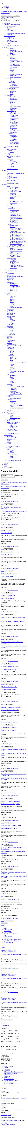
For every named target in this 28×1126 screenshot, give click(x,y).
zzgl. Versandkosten (13, 501)
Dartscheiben (13, 454)
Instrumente (13, 91)
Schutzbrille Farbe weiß (6, 554)
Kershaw (12, 306)
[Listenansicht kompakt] (2, 478)
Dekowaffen (13, 193)
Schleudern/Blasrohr (12, 30)
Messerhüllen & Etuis (15, 398)
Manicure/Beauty (11, 88)
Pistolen (12, 198)
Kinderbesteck (13, 67)
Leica (8, 153)
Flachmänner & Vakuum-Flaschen (15, 173)
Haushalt (6, 47)
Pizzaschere (13, 129)
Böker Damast (13, 283)
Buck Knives (13, 358)
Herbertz (12, 304)
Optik (5, 147)
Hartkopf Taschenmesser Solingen (18, 362)
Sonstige (12, 354)
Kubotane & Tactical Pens (13, 422)
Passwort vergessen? (6, 1115)
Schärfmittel (10, 101)
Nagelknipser (13, 123)
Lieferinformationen (9, 1074)
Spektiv (9, 157)
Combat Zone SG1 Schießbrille (8, 730)
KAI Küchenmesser (15, 65)
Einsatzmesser (10, 309)
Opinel (11, 71)
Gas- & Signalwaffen (12, 437)
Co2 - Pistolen (13, 211)
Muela (11, 321)
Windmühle (13, 75)
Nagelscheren (13, 125)
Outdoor (6, 170)
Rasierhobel (13, 96)
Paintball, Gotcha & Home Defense (15, 246)
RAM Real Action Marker (16, 249)
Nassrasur (9, 95)
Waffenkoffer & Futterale (16, 265)
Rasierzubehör (13, 99)
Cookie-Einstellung (8, 1083)
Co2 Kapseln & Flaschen (16, 214)
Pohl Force (9, 343)
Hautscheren (13, 119)
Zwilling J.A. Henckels (15, 77)
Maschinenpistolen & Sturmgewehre (15, 196)
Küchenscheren (14, 122)
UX (11, 164)
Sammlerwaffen (14, 255)
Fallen (11, 207)
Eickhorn (12, 299)
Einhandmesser (10, 295)
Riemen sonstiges (14, 262)
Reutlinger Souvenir (12, 41)
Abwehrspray (10, 436)
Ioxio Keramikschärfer (15, 106)
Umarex (12, 163)
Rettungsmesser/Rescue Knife (14, 345)
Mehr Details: (16, 46)
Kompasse (9, 176)
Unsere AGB (7, 1076)
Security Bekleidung (12, 423)
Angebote (3, 947)
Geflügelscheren (14, 115)
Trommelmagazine (14, 222)
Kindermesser (10, 327)
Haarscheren (13, 116)
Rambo (12, 353)
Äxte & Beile (10, 275)
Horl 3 (11, 105)
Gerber (11, 377)
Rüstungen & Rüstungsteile (16, 405)
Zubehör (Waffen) (11, 258)
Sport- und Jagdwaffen (15, 256)
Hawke (12, 152)
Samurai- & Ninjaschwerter (16, 408)
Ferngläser (9, 150)
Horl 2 (11, 104)
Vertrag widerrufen (8, 1066)
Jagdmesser (9, 317)
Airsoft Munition (14, 187)
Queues (12, 450)
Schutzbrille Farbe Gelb (6, 533)
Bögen (8, 29)
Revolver (12, 200)
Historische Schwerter (15, 403)
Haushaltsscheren (14, 118)
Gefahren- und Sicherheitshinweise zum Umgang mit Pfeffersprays (13, 1072)
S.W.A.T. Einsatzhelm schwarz (8, 576)
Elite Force (12, 300)
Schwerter (9, 399)
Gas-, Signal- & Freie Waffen (14, 191)
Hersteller (3, 1091)
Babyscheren (13, 112)
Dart (8, 453)
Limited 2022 (13, 388)
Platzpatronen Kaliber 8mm (16, 239)
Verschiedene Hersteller (16, 307)
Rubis (11, 92)
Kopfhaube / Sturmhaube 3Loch (8, 669)
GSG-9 (12, 302)
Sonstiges (12, 263)
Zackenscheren (13, 132)
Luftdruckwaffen (11, 208)
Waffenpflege (13, 268)
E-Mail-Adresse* (5, 1110)
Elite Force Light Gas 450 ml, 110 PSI (10, 828)
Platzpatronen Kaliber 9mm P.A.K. (18, 242)
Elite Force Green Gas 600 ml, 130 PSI (10, 804)
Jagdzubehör (13, 261)
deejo (11, 360)
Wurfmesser (10, 395)
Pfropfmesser (13, 140)
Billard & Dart (7, 447)
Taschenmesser (10, 355)
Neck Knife (10, 337)
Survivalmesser (10, 350)
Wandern (9, 179)
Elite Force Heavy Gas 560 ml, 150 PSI (10, 902)
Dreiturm (12, 89)
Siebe (11, 53)
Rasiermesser (13, 98)
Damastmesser (10, 282)
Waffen (5, 184)
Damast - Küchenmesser (16, 61)
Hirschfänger (10, 314)
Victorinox (12, 54)
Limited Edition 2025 (15, 392)
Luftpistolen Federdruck (16, 218)
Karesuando (10, 326)
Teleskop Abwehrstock (12, 430)
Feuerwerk (12, 227)
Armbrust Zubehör (11, 26)
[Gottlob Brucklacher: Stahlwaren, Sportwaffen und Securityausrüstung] (14, 13)
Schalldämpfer (13, 221)
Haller (11, 303)
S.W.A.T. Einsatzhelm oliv (7, 598)
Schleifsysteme (13, 108)
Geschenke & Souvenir (9, 36)
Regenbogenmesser (11, 344)
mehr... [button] (2, 504)
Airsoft (8, 186)
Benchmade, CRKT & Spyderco (15, 276)
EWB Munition (14, 225)
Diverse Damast (14, 285)
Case (8, 280)
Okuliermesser (13, 139)
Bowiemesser (10, 279)
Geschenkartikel (11, 38)
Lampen (9, 78)
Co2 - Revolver (14, 212)
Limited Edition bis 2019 (16, 394)
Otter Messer (13, 370)
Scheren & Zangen (11, 111)
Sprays (11, 416)
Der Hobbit (13, 401)
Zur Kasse (6, 6)
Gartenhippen (13, 137)
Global (11, 63)
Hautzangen (13, 121)
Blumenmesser (10, 278)
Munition (9, 224)
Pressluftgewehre (14, 220)
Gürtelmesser (10, 312)
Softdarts (12, 456)
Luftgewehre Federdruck (16, 217)
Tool (8, 374)
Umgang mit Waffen (9, 1079)
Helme (11, 402)
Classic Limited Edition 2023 (17, 386)
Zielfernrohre (10, 159)
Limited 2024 (13, 389)
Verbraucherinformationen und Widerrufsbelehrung (11, 1081)
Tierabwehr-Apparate (15, 418)
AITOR (12, 351)
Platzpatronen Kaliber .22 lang (17, 232)
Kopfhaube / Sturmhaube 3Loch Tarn (10, 710)
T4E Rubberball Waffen (16, 251)
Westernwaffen (13, 203)
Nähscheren (13, 126)
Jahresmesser (10, 324)
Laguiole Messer (11, 334)
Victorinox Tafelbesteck (16, 74)
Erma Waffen (13, 194)
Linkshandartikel (11, 82)
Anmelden (6, 9)
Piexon (11, 415)
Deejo (8, 292)
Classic (11, 385)
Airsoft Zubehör (14, 190)
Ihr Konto (6, 7)
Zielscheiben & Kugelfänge (16, 266)
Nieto (11, 330)
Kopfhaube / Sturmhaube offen (8, 689)
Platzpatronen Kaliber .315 (16, 234)
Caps (8, 171)
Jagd (8, 174)
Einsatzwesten (13, 426)
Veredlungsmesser (14, 143)
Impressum (6, 1077)
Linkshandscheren (14, 87)
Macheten (9, 336)
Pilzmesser (9, 341)
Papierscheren (13, 128)
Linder (11, 365)
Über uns (6, 1088)
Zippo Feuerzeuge (11, 180)
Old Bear (12, 368)
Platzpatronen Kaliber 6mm (16, 238)
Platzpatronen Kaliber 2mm (16, 237)
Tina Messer (10, 133)
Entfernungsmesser (11, 149)
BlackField (12, 296)
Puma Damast (13, 290)
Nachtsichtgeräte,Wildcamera (14, 156)
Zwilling (12, 94)
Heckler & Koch (11, 313)
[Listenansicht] (1, 478)
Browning (12, 320)
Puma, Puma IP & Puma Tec (17, 371)
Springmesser (10, 348)
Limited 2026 (13, 391)
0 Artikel (3, 17)
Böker (11, 57)
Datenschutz (7, 1069)
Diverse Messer (14, 136)
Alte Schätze (7, 23)
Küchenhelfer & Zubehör (16, 51)
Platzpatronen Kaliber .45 (16, 235)
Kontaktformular (5, 1025)
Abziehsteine (13, 102)
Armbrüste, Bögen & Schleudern (12, 24)
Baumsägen (13, 135)
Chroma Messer (14, 60)
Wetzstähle (12, 109)
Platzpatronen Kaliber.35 (16, 244)
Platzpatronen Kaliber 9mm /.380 (18, 241)
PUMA (12, 323)
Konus (11, 160)
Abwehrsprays (10, 413)
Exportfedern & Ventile (15, 215)
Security (6, 412)
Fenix (11, 79)
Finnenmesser (10, 310)
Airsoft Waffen (13, 188)
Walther (12, 81)
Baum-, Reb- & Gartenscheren (17, 113)
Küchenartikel (10, 48)
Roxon (11, 381)
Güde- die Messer (14, 64)
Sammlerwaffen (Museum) (16, 201)
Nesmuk (12, 70)
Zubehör (12, 204)
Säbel (11, 406)
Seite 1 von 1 (4, 479)
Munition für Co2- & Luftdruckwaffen (15, 230)
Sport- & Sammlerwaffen (13, 254)
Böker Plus (12, 375)
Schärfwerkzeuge (14, 142)
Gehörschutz (13, 259)
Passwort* (3, 1112)
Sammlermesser (11, 347)
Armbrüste (9, 27)
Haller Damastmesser (15, 286)
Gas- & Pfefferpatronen (15, 228)
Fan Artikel (9, 37)
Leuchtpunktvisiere (11, 154)
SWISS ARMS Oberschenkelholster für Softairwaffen (14, 511)
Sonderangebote (8, 435)
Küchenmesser (10, 55)
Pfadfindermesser (11, 340)
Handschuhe (13, 428)
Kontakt (6, 1067)
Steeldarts (12, 457)
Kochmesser (13, 84)
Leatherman (13, 379)
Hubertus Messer (11, 316)
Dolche (8, 293)
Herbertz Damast (14, 287)
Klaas (11, 68)
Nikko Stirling (13, 162)
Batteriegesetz (7, 1070)
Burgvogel (12, 58)
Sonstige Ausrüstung (12, 177)
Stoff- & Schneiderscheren (16, 130)
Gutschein (9, 40)
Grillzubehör (13, 50)
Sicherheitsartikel (11, 429)
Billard (8, 449)
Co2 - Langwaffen (14, 210)
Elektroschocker (11, 419)
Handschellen (10, 420)
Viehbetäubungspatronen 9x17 (17, 245)
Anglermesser (10, 273)
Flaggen (9, 43)
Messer (5, 272)
